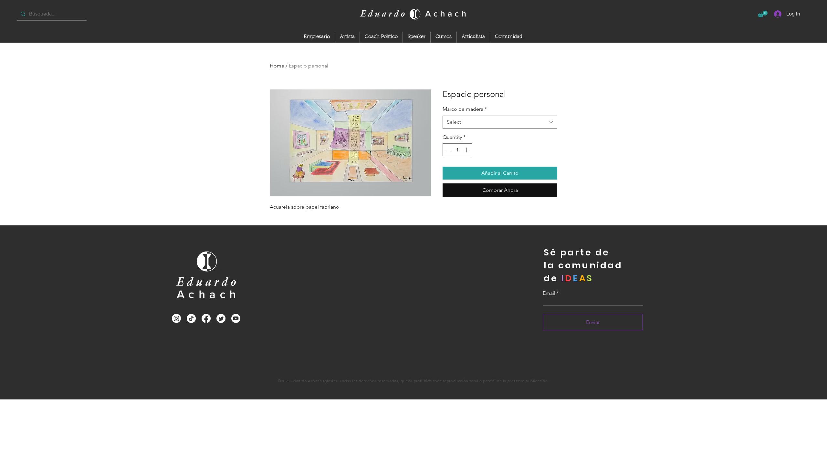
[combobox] (500, 122)
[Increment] (466, 150)
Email (549, 293)
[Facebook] (206, 318)
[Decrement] (448, 150)
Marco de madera (465, 109)
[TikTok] (191, 318)
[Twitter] (220, 318)
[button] (763, 14)
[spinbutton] (457, 150)
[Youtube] (235, 318)
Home (277, 66)
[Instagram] (176, 318)
